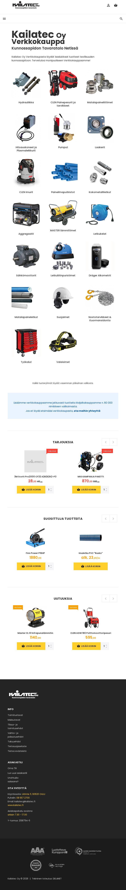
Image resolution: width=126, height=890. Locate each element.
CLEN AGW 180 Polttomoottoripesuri (90, 633)
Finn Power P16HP (35, 553)
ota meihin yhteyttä (87, 411)
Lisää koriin (33, 489)
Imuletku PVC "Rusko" (91, 553)
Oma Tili (12, 768)
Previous (106, 442)
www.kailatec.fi (16, 805)
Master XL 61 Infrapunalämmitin (35, 633)
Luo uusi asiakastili (17, 773)
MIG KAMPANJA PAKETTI (91, 476)
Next (113, 442)
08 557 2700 (23, 797)
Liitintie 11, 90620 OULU (33, 794)
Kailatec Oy (14, 878)
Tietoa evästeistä (17, 751)
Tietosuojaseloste (17, 746)
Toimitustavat (15, 715)
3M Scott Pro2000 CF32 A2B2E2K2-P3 (35, 476)
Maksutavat (14, 719)
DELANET (57, 878)
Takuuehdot (14, 741)
